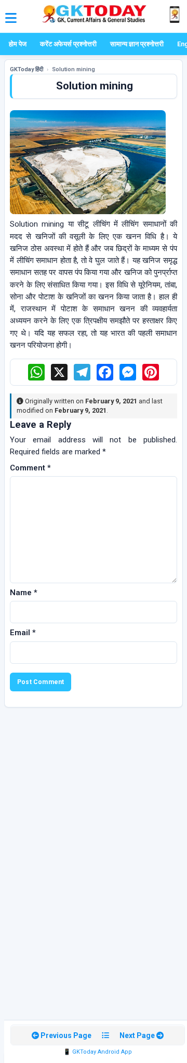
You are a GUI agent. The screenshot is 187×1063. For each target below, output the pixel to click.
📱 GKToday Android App (97, 1051)
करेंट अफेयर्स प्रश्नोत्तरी (68, 44)
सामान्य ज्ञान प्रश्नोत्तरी (137, 44)
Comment (30, 468)
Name (23, 592)
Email (23, 632)
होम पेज (17, 44)
